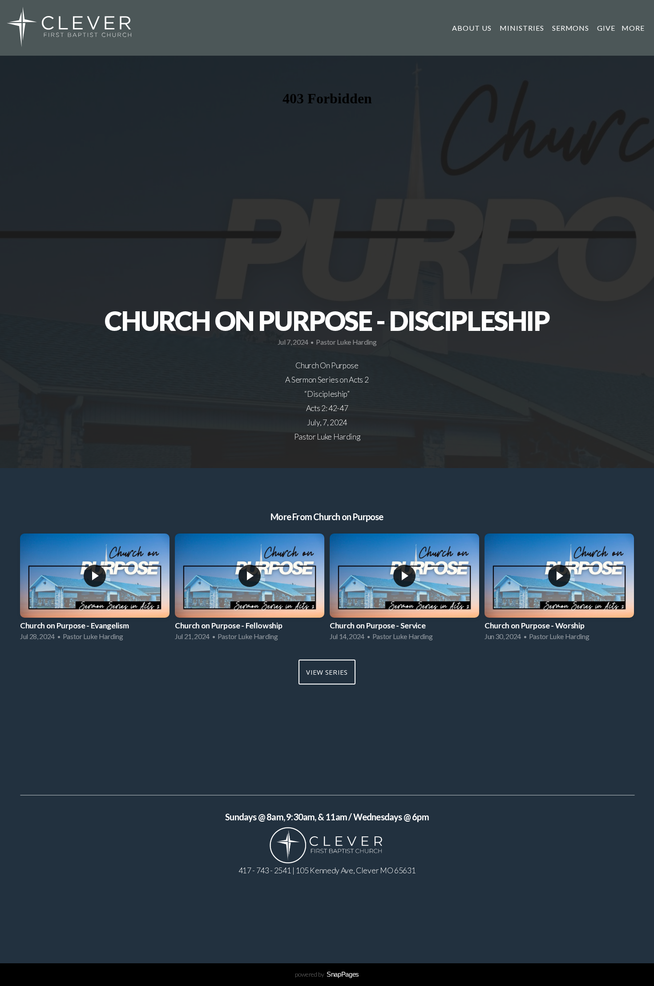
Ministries (523, 28)
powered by (327, 974)
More (634, 28)
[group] (95, 590)
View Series (326, 672)
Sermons (571, 28)
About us (472, 28)
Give (606, 28)
